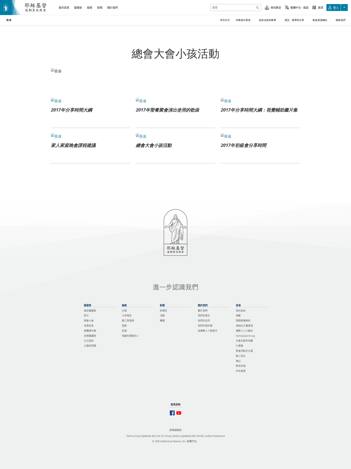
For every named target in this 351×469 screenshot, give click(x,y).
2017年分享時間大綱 (71, 110)
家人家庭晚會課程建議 (73, 145)
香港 (8, 20)
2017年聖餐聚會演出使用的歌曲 (167, 110)
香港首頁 (225, 20)
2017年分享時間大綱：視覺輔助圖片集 (259, 110)
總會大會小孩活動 (154, 145)
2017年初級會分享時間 (243, 145)
